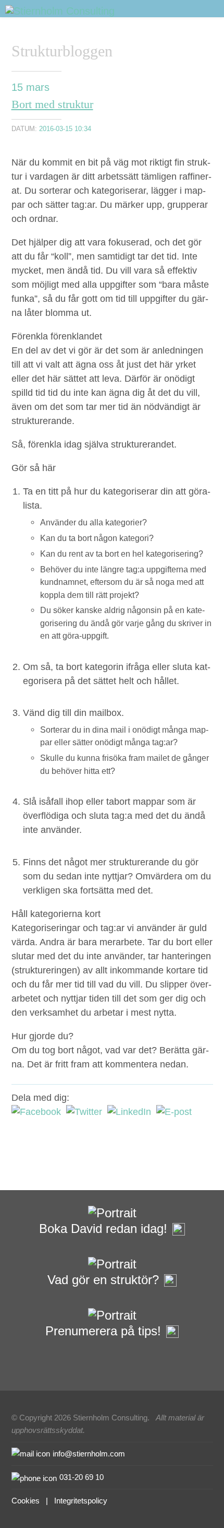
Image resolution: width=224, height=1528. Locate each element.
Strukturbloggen (62, 51)
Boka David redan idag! (103, 1228)
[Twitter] (84, 1112)
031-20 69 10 (81, 1477)
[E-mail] (174, 1112)
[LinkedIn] (129, 1112)
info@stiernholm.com (89, 1453)
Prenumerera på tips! (103, 1331)
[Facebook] (36, 1112)
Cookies (25, 1500)
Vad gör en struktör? (103, 1280)
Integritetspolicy (80, 1500)
